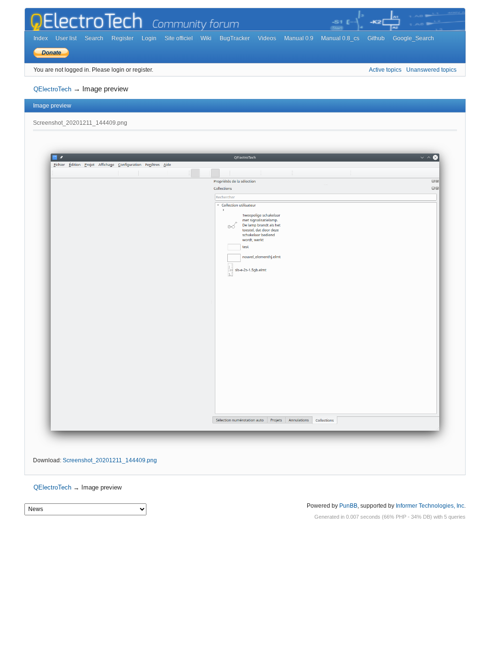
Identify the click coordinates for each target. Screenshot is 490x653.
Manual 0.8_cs (340, 38)
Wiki (206, 38)
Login (149, 38)
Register (122, 38)
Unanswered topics (431, 69)
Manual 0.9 (298, 38)
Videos (267, 38)
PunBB (348, 505)
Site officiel (179, 38)
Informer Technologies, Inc (430, 505)
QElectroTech (52, 89)
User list (66, 38)
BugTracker (235, 38)
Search (94, 38)
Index (40, 38)
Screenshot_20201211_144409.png (110, 460)
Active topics (385, 69)
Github (376, 38)
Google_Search (413, 38)
